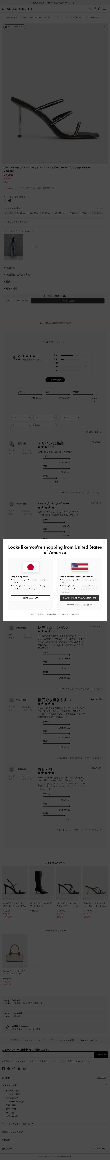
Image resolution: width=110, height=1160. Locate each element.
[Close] (104, 542)
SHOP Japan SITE (30, 598)
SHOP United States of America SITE (79, 598)
